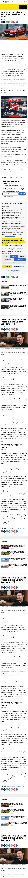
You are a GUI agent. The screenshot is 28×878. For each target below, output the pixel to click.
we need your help (10, 236)
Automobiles (13, 177)
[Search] (24, 2)
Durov (23, 528)
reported (6, 364)
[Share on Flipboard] (14, 22)
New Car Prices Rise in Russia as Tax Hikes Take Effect (13, 14)
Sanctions (18, 528)
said (16, 58)
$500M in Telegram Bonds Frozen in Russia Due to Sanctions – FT (13, 321)
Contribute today (23, 7)
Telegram (12, 528)
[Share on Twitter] (4, 22)
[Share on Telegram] (7, 22)
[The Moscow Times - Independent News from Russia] (9, 2)
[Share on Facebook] (2, 22)
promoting (15, 507)
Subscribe (22, 193)
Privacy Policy (13, 196)
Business (19, 177)
